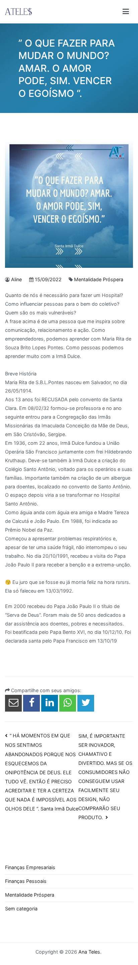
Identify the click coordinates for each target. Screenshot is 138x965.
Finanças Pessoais (26, 881)
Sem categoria (21, 908)
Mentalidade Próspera (98, 279)
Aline (16, 279)
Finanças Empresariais (30, 867)
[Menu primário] (126, 11)
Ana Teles (89, 952)
